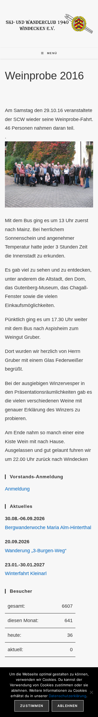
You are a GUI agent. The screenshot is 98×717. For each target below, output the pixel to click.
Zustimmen (31, 706)
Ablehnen (67, 706)
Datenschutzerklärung (67, 696)
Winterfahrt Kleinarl (26, 573)
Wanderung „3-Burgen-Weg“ (35, 550)
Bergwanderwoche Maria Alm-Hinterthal (48, 527)
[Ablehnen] (91, 692)
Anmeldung (17, 489)
